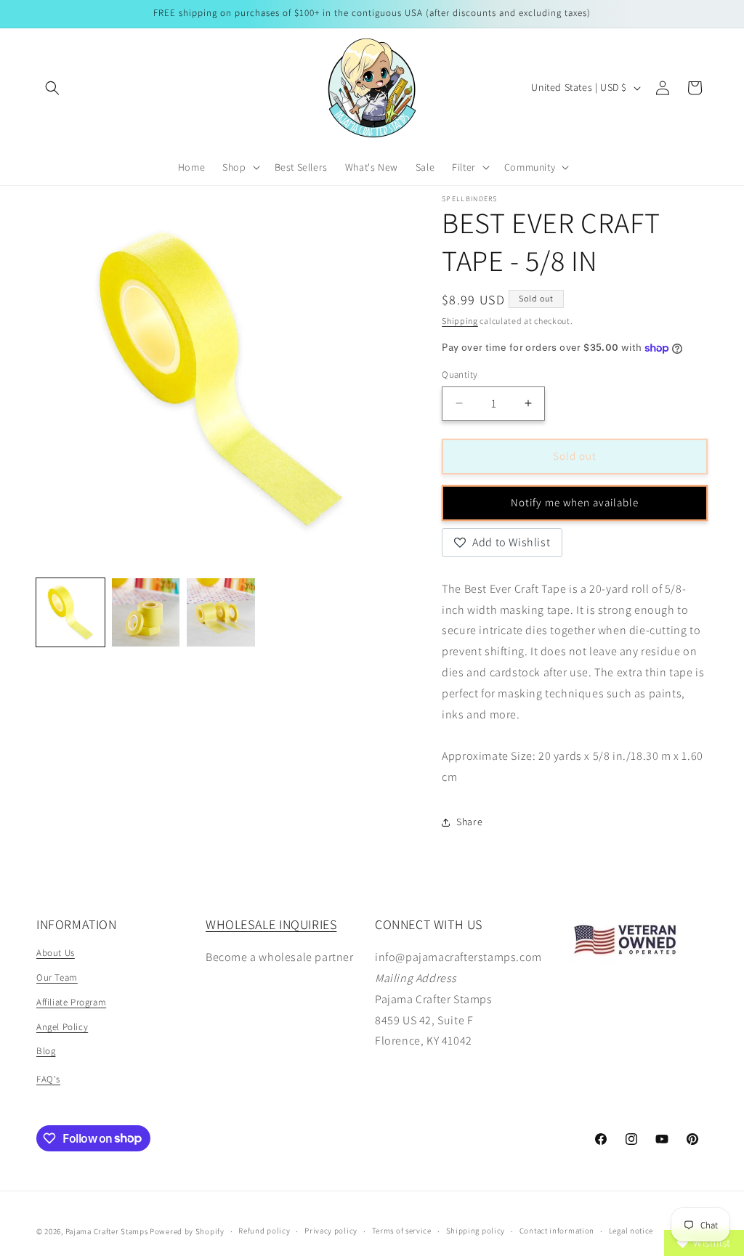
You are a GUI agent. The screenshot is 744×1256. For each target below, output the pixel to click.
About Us (55, 953)
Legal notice (631, 1230)
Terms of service (402, 1230)
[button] (52, 88)
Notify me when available (575, 502)
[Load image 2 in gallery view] (146, 612)
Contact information (556, 1230)
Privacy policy (330, 1230)
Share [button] (469, 821)
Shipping (460, 320)
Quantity (459, 374)
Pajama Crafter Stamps (106, 1231)
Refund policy (264, 1230)
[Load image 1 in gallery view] (70, 612)
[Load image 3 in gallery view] (221, 612)
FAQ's (48, 1079)
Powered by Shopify (187, 1231)
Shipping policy (476, 1230)
